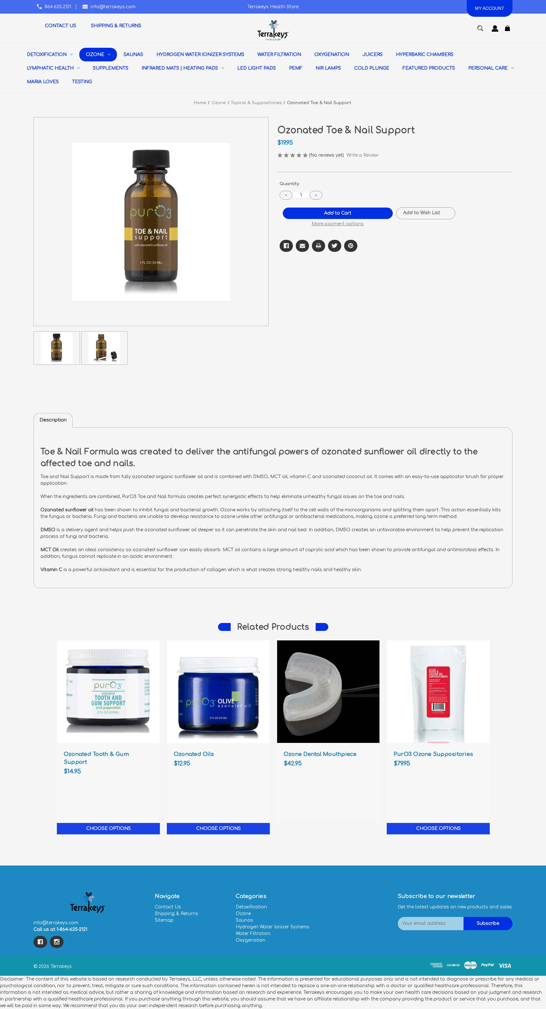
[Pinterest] (351, 245)
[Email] (302, 245)
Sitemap (164, 920)
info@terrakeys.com (113, 6)
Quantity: (290, 184)
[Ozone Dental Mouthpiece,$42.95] (328, 691)
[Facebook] (286, 245)
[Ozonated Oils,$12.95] (218, 691)
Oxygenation (250, 940)
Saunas (244, 920)
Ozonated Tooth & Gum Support (96, 758)
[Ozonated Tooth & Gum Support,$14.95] (108, 691)
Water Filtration (253, 933)
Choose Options (108, 828)
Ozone (243, 913)
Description (53, 420)
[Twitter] (334, 245)
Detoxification (251, 907)
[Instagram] (56, 941)
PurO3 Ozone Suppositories (433, 754)
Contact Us (168, 907)
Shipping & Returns (176, 913)
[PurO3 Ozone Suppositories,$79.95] (438, 691)
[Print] (318, 245)
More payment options (338, 223)
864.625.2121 (58, 6)
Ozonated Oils (194, 754)
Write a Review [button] (362, 155)
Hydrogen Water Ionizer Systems (272, 927)
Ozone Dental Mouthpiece (320, 754)
